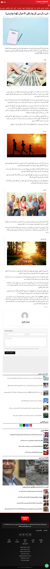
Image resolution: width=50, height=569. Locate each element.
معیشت (9, 540)
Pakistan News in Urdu (25, 547)
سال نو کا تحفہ (45, 306)
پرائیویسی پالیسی (39, 530)
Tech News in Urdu (25, 553)
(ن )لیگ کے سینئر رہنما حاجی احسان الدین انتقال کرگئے (31, 401)
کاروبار (15, 8)
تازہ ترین (42, 8)
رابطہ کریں (45, 530)
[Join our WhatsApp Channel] (47, 566)
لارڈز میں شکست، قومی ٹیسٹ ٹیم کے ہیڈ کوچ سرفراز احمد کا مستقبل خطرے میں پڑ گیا (25, 408)
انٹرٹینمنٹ (19, 8)
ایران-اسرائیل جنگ (29, 8)
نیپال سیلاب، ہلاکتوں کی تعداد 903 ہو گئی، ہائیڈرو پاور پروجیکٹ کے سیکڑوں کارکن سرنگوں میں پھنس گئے (23, 393)
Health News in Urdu (25, 558)
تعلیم (12, 8)
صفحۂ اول (47, 8)
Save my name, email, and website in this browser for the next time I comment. (22, 348)
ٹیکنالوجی (8, 8)
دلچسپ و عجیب (25, 543)
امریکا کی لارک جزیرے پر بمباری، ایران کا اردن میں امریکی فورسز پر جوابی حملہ (27, 415)
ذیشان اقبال (46, 17)
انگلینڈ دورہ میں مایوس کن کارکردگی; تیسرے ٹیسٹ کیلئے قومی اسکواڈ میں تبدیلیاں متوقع (25, 385)
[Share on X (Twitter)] (6, 17)
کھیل (23, 8)
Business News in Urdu (25, 551)
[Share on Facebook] (4, 17)
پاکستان (38, 8)
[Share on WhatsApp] (8, 17)
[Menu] (48, 6)
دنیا (35, 8)
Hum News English (25, 560)
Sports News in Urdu (25, 549)
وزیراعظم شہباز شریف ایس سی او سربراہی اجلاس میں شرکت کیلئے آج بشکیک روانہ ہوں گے (24, 378)
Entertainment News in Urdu (25, 555)
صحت (25, 542)
